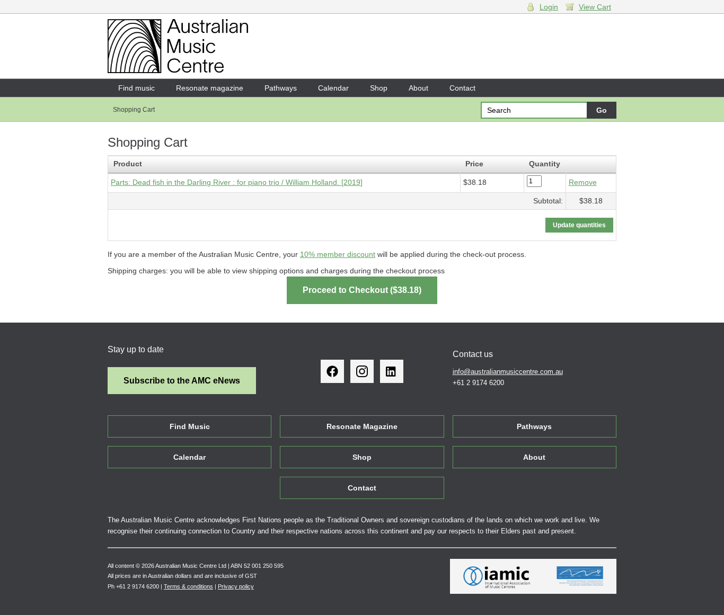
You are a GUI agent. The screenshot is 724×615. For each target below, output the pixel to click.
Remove (583, 182)
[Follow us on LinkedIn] (391, 371)
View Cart (595, 7)
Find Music (190, 426)
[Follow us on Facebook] (332, 371)
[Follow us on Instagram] (362, 371)
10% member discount (337, 254)
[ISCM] (580, 576)
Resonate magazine (209, 88)
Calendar (333, 88)
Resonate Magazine (362, 426)
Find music (136, 88)
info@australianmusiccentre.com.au (508, 372)
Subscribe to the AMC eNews (181, 380)
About (418, 88)
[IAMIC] (497, 576)
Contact (462, 88)
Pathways (280, 88)
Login (549, 7)
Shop (378, 88)
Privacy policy (236, 586)
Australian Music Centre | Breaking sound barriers (178, 46)
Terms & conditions (188, 586)
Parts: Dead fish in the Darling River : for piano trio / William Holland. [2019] (237, 182)
